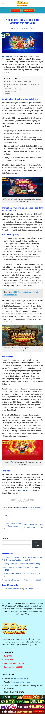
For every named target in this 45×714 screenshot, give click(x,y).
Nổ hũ (22, 17)
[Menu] (3, 3)
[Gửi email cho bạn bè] (24, 500)
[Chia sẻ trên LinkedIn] (32, 500)
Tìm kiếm (5, 539)
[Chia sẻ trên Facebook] (17, 500)
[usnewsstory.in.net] (22, 3)
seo (32, 28)
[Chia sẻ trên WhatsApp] (13, 500)
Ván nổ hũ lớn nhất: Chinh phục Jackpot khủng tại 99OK (11, 526)
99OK (16, 678)
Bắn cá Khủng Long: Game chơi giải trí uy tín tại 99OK (21, 580)
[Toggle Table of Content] (39, 79)
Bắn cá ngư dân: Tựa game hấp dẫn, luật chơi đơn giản (22, 564)
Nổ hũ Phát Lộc (11, 91)
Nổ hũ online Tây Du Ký (14, 89)
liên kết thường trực (36, 507)
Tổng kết (7, 94)
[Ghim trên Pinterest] (28, 500)
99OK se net (23, 678)
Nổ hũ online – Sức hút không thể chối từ (17, 82)
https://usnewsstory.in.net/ (20, 682)
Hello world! (29, 589)
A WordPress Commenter (11, 589)
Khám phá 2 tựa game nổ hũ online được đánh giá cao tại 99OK (22, 85)
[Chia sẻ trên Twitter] (20, 500)
